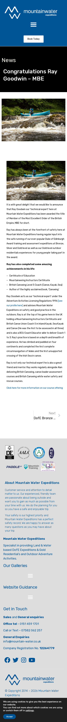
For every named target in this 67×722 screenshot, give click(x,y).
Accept (9, 716)
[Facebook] (7, 660)
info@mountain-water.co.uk (22, 641)
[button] (33, 24)
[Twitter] (15, 660)
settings (30, 710)
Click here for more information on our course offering (35, 388)
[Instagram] (24, 660)
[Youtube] (32, 660)
